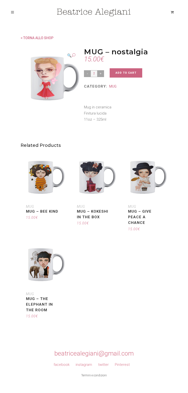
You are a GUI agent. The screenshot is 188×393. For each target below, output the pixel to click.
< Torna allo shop (37, 38)
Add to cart (126, 72)
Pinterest (122, 364)
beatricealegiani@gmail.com (94, 353)
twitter (103, 364)
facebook (62, 364)
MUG (113, 86)
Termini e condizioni (94, 375)
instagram (84, 364)
